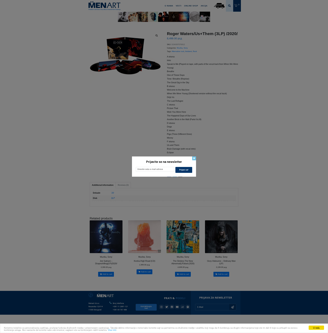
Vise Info (112, 329)
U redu (316, 327)
